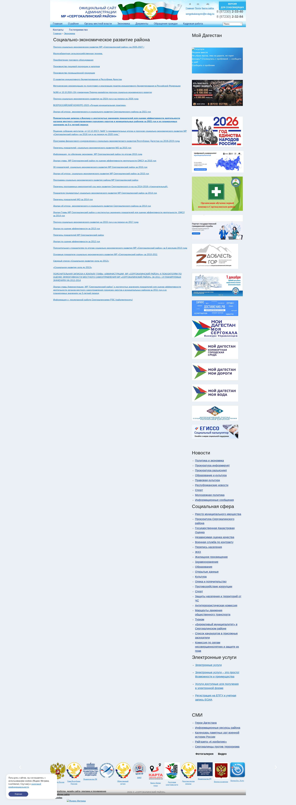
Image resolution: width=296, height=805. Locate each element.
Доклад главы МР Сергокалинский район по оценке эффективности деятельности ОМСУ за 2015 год (104, 160)
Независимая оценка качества (214, 537)
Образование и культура (211, 475)
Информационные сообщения (214, 500)
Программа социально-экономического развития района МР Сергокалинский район (95, 180)
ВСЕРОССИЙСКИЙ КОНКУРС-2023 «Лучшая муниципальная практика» (89, 105)
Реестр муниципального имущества (218, 514)
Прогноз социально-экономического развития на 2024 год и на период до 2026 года (95, 98)
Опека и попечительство (210, 581)
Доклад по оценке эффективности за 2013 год (76, 228)
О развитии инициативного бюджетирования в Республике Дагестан (87, 79)
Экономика (123, 23)
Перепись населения (208, 547)
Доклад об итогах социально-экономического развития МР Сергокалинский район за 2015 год (101, 173)
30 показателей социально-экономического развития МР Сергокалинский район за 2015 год (100, 167)
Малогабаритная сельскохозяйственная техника (78, 53)
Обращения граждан (166, 23)
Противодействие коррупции (213, 586)
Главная (190, 8)
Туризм (199, 619)
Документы (142, 23)
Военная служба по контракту (214, 542)
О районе (73, 23)
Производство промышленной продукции (74, 73)
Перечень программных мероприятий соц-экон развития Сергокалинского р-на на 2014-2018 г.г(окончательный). (110, 186)
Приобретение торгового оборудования (73, 60)
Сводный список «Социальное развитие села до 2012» (81, 261)
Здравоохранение (206, 561)
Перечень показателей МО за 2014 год (73, 199)
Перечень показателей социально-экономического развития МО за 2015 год (92, 147)
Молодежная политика (209, 495)
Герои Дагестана (206, 722)
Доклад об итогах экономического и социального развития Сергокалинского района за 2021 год (102, 111)
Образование (203, 566)
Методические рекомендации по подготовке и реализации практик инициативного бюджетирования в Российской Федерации (117, 86)
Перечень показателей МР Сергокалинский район (78, 235)
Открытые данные (207, 571)
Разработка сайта (61, 796)
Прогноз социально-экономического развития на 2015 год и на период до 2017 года (95, 222)
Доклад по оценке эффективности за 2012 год (76, 241)
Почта (198, 8)
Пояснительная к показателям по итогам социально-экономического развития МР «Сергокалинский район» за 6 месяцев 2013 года (120, 248)
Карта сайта (208, 8)
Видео (222, 753)
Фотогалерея (204, 753)
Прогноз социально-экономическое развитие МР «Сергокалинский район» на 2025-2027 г (98, 47)
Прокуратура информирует (212, 465)
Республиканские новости (211, 485)
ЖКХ (198, 552)
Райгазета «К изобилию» (211, 741)
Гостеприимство (78, 29)
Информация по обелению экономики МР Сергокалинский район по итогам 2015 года (97, 154)
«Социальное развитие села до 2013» (72, 267)
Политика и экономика (209, 460)
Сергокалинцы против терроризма (217, 746)
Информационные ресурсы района (217, 727)
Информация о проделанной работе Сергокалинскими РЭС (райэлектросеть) (93, 299)
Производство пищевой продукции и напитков (76, 66)
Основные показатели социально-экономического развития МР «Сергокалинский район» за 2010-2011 (105, 254)
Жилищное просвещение (211, 556)
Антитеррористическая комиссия (216, 605)
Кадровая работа (193, 23)
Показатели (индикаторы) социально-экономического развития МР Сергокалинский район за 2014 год (105, 193)
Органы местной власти (98, 23)
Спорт (199, 490)
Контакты (58, 29)
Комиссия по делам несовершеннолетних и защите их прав (217, 646)
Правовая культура (207, 480)
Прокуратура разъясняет (211, 470)
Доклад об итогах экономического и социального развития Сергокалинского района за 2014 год (102, 206)
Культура (201, 576)
